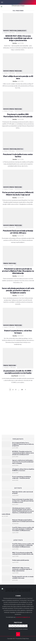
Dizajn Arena (25, 638)
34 (22, 389)
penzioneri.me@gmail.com (23, 617)
